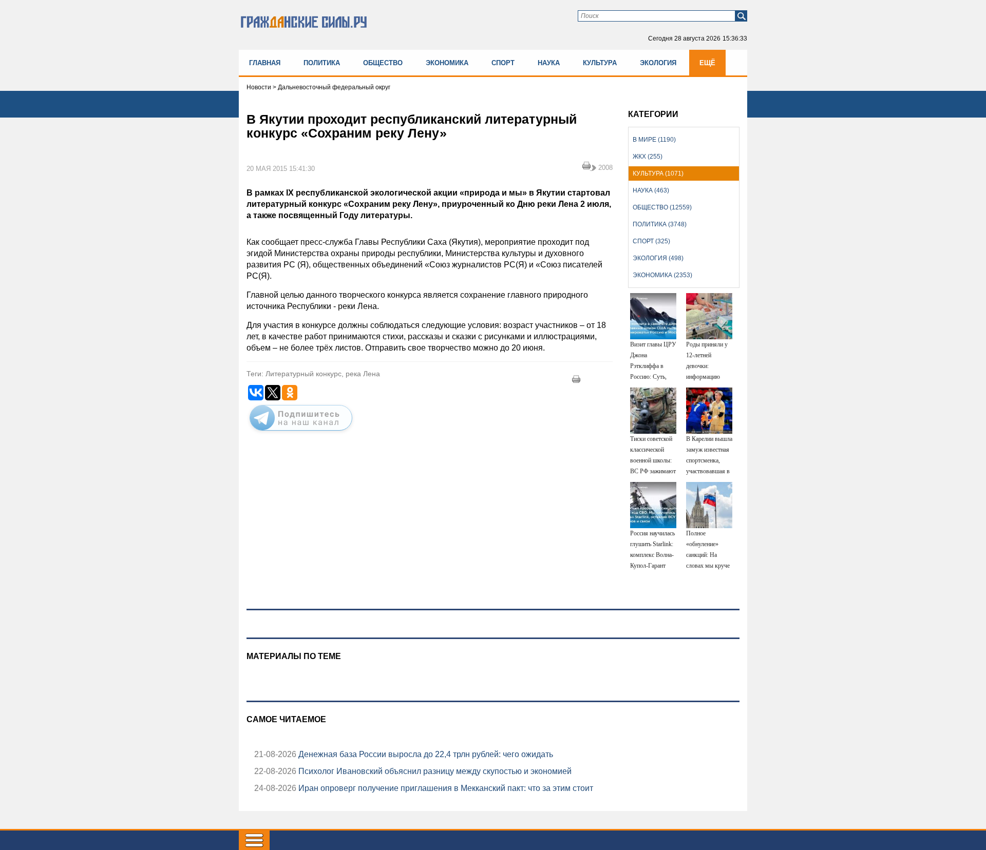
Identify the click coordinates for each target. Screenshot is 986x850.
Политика (322, 63)
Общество (383, 63)
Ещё (707, 63)
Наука (549, 63)
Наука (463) (651, 190)
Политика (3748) (660, 224)
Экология (658, 63)
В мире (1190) (654, 139)
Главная (264, 63)
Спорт (503, 63)
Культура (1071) (658, 173)
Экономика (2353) (662, 275)
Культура (600, 63)
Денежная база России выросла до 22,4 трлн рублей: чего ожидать (424, 754)
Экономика (447, 63)
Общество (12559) (662, 207)
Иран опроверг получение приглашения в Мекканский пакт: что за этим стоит (444, 788)
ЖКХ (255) (647, 156)
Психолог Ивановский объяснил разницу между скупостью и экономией (434, 771)
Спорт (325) (651, 241)
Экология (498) (658, 258)
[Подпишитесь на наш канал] (300, 432)
